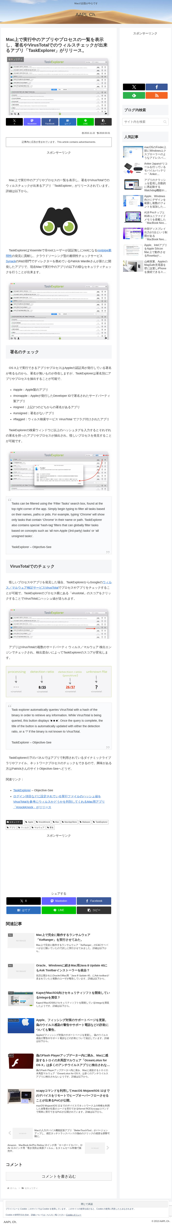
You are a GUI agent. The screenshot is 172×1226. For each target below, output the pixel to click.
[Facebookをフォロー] (157, 87)
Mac (57, 822)
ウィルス (25, 827)
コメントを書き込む (59, 1176)
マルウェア (39, 827)
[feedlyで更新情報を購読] (134, 95)
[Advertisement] (59, 163)
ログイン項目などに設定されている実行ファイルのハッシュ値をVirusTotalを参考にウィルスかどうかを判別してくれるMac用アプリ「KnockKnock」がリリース (59, 802)
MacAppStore (70, 822)
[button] (103, 122)
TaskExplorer (22, 790)
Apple (30, 822)
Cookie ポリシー (73, 1215)
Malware (86, 822)
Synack (11, 261)
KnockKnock (44, 822)
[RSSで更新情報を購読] (157, 95)
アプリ (12, 827)
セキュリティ (16, 822)
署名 (52, 827)
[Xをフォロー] (134, 87)
